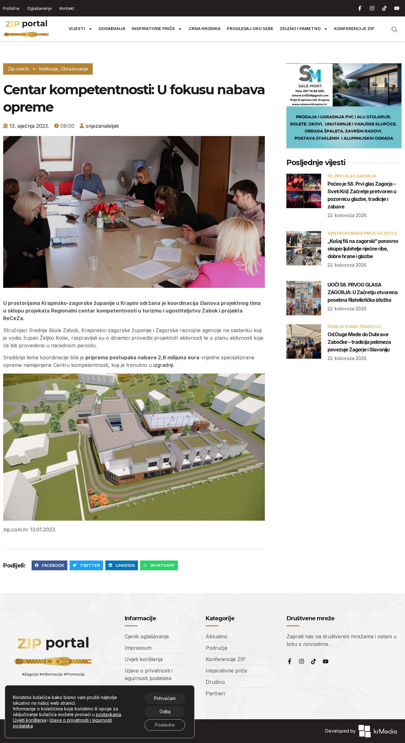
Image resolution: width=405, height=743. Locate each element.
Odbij (165, 711)
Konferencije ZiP (354, 28)
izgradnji (163, 365)
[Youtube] (397, 8)
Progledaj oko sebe (250, 28)
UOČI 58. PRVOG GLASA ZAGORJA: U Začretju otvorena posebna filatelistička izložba (362, 292)
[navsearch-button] (391, 28)
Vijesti (77, 28)
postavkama (108, 714)
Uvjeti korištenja (29, 720)
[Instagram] (372, 8)
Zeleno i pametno (300, 28)
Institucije (48, 68)
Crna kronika (205, 28)
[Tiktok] (384, 8)
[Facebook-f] (360, 8)
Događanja (112, 28)
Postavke (165, 725)
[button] (49, 565)
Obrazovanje (74, 68)
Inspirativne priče (153, 28)
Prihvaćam (165, 698)
